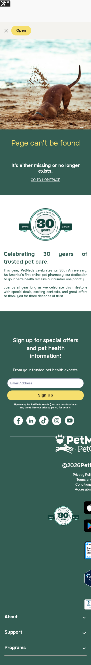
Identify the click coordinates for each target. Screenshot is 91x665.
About (11, 617)
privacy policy (50, 407)
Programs (14, 648)
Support (13, 632)
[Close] (6, 30)
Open (21, 30)
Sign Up (45, 395)
